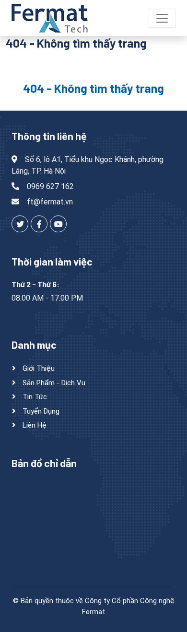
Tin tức (34, 396)
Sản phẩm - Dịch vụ (53, 383)
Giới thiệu (38, 368)
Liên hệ (34, 425)
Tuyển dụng (40, 411)
